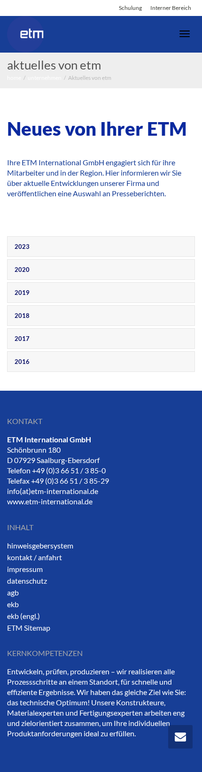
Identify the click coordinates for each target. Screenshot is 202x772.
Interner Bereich (170, 7)
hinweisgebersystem (40, 545)
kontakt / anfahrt (34, 557)
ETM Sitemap (28, 627)
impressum (25, 568)
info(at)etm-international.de (52, 490)
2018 (22, 315)
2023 (22, 246)
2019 (22, 292)
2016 (22, 361)
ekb (13, 604)
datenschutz (27, 580)
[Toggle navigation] (184, 34)
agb (13, 592)
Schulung (130, 7)
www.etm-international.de (50, 501)
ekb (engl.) (23, 615)
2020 (22, 269)
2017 (22, 338)
